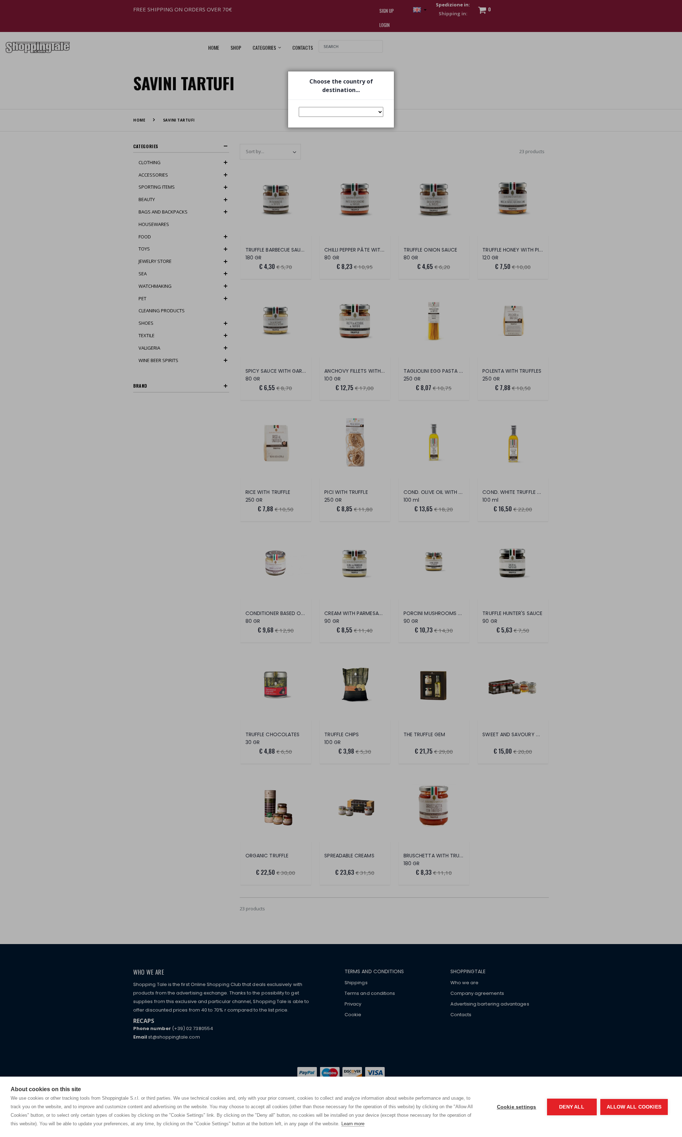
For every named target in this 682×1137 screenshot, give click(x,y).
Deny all (571, 1107)
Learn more (352, 1123)
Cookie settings (516, 1107)
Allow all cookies (634, 1107)
